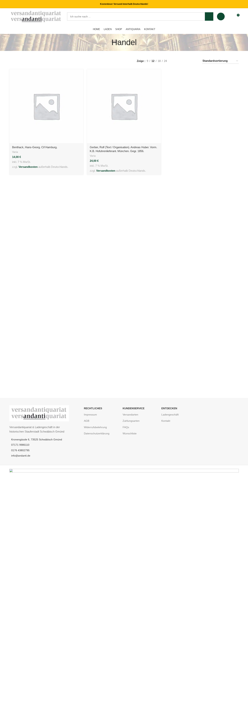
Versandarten (130, 414)
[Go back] (106, 42)
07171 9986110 (20, 444)
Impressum (90, 414)
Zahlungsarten (131, 420)
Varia (15, 151)
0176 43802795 (20, 450)
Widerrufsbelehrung (95, 427)
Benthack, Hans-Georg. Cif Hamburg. (34, 147)
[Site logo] (36, 16)
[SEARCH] (209, 16)
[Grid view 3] (188, 60)
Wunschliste (130, 433)
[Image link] (39, 413)
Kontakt (165, 420)
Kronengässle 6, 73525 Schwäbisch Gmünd (36, 439)
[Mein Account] (221, 16)
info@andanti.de (20, 455)
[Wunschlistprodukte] (230, 16)
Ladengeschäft (170, 414)
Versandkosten (28, 166)
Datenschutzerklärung (96, 433)
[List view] (176, 60)
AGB (86, 420)
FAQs (126, 427)
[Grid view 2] (182, 60)
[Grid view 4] (195, 60)
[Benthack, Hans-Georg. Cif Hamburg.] (46, 106)
